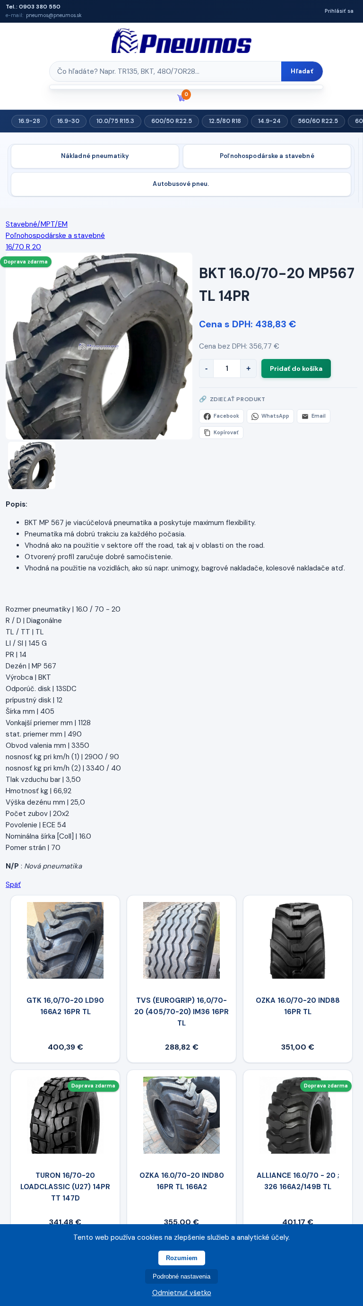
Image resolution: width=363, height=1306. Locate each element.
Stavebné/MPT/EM (37, 224)
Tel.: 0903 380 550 (33, 6)
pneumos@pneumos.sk (54, 15)
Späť (13, 884)
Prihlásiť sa (339, 11)
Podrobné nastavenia (181, 1276)
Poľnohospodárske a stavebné (267, 156)
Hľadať (302, 71)
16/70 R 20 (23, 247)
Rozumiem (182, 1258)
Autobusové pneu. (181, 184)
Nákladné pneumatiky (95, 156)
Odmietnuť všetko (181, 1292)
